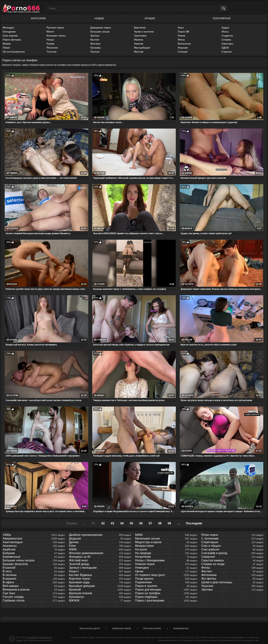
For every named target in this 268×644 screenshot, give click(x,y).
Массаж (138, 51)
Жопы (225, 31)
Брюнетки (140, 27)
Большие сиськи (100, 31)
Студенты (227, 35)
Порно (19, 640)
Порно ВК (183, 31)
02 (103, 523)
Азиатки (138, 43)
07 (150, 523)
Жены (181, 39)
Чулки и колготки (144, 31)
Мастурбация (142, 47)
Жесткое (95, 43)
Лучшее (150, 18)
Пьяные (95, 51)
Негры (50, 39)
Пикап (6, 47)
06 (141, 523)
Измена (138, 39)
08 (160, 523)
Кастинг (94, 39)
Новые (99, 18)
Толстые (51, 51)
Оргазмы (95, 47)
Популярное (222, 18)
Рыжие (50, 43)
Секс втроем (10, 35)
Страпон (227, 51)
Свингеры (227, 43)
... (178, 523)
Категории (38, 18)
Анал (181, 27)
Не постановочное (14, 51)
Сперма (226, 39)
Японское (52, 47)
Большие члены (55, 35)
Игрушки (183, 47)
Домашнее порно (100, 27)
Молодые (8, 27)
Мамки (7, 43)
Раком (181, 35)
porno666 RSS (181, 628)
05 (131, 523)
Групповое (140, 35)
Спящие (183, 51)
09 (169, 523)
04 (122, 523)
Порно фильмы (12, 39)
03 (112, 523)
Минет (50, 31)
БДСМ (225, 47)
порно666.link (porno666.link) (39, 637)
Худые (225, 27)
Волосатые (184, 43)
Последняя (194, 523)
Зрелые (94, 35)
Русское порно (55, 27)
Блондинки (9, 31)
